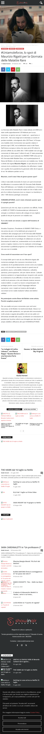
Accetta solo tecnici (22, 729)
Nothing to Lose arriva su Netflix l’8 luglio (36, 424)
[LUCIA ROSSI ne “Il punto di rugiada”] (6, 606)
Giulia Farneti (6, 63)
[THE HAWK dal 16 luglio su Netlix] (22, 418)
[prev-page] (21, 431)
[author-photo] (22, 368)
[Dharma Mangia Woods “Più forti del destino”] (6, 564)
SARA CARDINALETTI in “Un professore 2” (21, 547)
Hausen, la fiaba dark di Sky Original (33, 350)
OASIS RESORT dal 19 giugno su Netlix (27, 503)
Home (2, 45)
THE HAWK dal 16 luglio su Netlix (21, 424)
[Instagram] (22, 645)
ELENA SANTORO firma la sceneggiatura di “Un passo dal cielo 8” (27, 573)
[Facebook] (3, 69)
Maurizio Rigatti (21, 331)
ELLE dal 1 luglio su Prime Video (25, 492)
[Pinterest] (13, 69)
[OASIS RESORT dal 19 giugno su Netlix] (6, 506)
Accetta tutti (22, 718)
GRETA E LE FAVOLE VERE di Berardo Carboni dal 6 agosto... (26, 660)
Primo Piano (20, 48)
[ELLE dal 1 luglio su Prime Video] (6, 495)
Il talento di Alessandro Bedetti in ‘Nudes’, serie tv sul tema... (25, 593)
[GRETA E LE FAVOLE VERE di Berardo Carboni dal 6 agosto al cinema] (7, 418)
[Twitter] (8, 69)
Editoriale (8, 45)
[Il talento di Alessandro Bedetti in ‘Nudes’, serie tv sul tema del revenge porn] (6, 596)
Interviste (12, 48)
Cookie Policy (34, 712)
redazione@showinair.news (25, 641)
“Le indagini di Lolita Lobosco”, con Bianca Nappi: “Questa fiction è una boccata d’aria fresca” (10, 353)
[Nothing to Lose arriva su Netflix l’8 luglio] (36, 418)
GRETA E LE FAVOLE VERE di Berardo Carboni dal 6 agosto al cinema (7, 425)
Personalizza (22, 723)
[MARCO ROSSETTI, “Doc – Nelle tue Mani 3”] (6, 588)
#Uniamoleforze (10, 331)
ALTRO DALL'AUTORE (30, 409)
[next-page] (23, 431)
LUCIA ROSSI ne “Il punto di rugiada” (26, 603)
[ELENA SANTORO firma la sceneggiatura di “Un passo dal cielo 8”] (6, 578)
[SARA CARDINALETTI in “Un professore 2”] (22, 531)
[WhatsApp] (18, 69)
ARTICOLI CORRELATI (14, 409)
